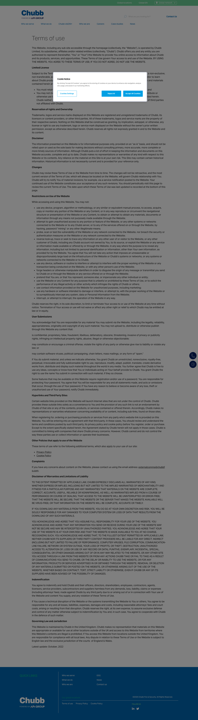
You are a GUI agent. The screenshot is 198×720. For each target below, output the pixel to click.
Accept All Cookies (133, 93)
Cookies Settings (67, 93)
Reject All (111, 93)
